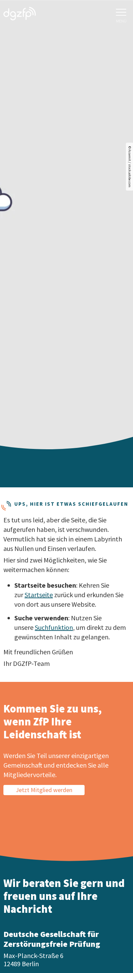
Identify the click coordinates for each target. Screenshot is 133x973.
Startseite (39, 594)
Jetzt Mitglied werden (44, 790)
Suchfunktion (54, 627)
